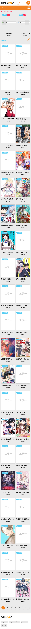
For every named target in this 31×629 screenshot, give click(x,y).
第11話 (8, 227)
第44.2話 (8, 414)
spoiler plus (4, 625)
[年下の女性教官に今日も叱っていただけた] (23, 267)
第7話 (22, 227)
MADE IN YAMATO (8, 119)
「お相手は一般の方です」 (9, 385)
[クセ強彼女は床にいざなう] (8, 507)
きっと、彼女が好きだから (9, 439)
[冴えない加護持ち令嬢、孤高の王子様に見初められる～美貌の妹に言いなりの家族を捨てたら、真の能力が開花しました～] (8, 587)
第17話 (8, 548)
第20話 (8, 254)
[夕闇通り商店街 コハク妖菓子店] (8, 347)
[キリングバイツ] (8, 134)
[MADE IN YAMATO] (8, 107)
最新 (4, 40)
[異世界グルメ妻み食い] (23, 347)
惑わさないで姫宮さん (22, 492)
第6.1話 (8, 201)
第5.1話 (8, 494)
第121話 (23, 467)
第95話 (8, 94)
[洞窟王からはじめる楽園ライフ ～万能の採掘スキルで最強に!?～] (8, 400)
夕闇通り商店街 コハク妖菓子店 (10, 359)
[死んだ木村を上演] (8, 534)
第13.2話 (8, 601)
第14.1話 (23, 94)
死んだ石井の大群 (8, 252)
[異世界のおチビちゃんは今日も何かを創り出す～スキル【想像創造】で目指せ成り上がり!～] (23, 107)
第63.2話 (25, 35)
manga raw (11, 622)
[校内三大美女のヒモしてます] (23, 587)
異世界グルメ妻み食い (22, 359)
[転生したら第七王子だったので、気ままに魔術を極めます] (8, 454)
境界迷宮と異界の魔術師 (8, 172)
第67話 (8, 67)
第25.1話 (8, 521)
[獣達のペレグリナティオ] (23, 214)
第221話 (8, 467)
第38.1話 (8, 307)
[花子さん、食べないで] (23, 560)
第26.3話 (23, 254)
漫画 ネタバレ (24, 622)
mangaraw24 (4, 622)
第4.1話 (23, 281)
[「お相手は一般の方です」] (8, 374)
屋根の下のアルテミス (8, 332)
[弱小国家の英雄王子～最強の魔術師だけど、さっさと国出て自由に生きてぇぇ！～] (23, 507)
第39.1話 (23, 548)
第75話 (22, 67)
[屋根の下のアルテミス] (8, 320)
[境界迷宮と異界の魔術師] (8, 160)
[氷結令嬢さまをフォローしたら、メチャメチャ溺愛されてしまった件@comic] (23, 320)
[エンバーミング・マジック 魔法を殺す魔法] (8, 480)
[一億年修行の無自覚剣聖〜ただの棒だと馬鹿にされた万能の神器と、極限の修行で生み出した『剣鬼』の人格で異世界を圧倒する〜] (8, 214)
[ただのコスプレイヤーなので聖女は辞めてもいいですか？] (23, 294)
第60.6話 (23, 387)
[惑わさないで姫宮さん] (23, 480)
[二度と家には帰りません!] (23, 400)
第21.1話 (23, 574)
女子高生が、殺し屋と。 (8, 199)
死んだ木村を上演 (8, 545)
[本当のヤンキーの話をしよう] (23, 134)
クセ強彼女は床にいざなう (9, 519)
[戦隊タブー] (8, 80)
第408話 (9, 35)
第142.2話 (8, 147)
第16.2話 (23, 521)
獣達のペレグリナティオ (23, 225)
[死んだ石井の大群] (8, 240)
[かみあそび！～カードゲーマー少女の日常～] (23, 53)
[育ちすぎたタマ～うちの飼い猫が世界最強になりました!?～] (23, 187)
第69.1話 (23, 414)
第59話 (8, 334)
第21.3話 (23, 121)
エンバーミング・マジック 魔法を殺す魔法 (13, 492)
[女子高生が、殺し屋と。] (8, 187)
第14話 (8, 121)
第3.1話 (8, 387)
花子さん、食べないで (22, 572)
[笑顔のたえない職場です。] (23, 454)
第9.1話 (8, 361)
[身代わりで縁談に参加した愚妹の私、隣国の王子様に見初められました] (8, 267)
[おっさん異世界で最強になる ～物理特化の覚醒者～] (8, 560)
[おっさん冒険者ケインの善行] (23, 374)
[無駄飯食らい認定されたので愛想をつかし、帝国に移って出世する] (8, 53)
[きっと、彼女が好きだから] (8, 427)
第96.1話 (8, 174)
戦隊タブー (8, 92)
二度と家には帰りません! (23, 412)
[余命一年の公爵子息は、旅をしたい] (23, 80)
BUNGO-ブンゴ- (9, 33)
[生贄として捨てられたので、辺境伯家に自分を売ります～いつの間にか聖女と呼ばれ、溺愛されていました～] (23, 240)
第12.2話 (23, 201)
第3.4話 (23, 601)
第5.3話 (23, 174)
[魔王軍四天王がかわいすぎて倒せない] (23, 160)
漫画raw (18, 622)
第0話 (22, 494)
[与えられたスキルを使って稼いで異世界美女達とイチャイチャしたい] (23, 534)
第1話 (22, 147)
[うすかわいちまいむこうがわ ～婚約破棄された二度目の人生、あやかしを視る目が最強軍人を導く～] (23, 427)
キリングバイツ (8, 145)
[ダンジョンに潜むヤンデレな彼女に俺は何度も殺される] (8, 294)
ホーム (4, 7)
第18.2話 (8, 281)
